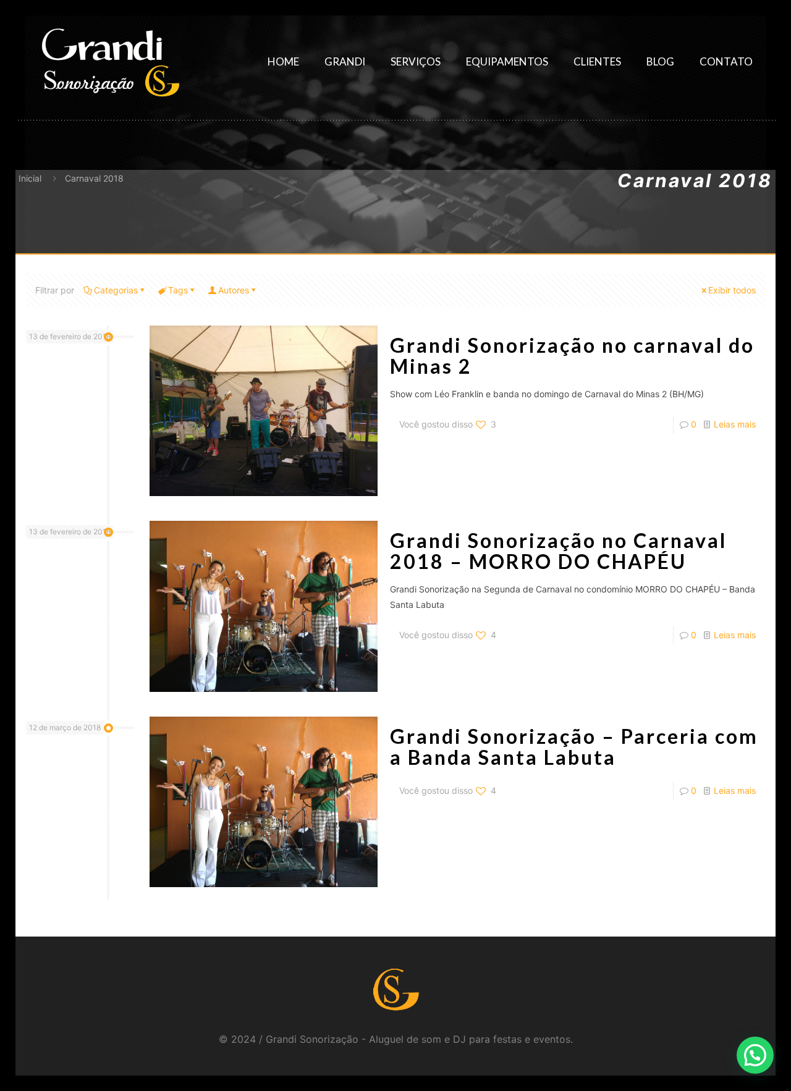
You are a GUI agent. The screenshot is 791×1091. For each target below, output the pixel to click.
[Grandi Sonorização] (110, 61)
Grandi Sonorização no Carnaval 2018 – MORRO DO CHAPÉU (558, 550)
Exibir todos (732, 290)
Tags (178, 290)
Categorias (116, 290)
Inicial (30, 178)
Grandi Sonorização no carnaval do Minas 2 (572, 355)
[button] (755, 1055)
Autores (233, 290)
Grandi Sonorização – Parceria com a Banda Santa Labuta (574, 746)
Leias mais (735, 424)
